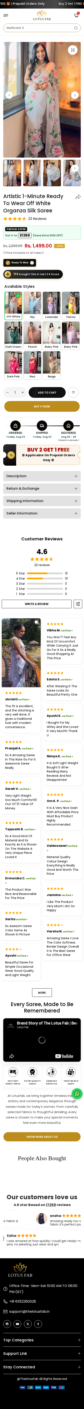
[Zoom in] (73, 50)
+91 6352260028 (22, 1301)
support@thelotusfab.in (29, 1311)
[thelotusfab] (42, 15)
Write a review (36, 604)
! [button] (32, 262)
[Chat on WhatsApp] (77, 1093)
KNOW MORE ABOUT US (42, 1137)
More (42, 993)
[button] (75, 95)
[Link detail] (7, 1324)
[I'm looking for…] (76, 28)
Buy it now (42, 406)
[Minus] (7, 392)
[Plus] (22, 392)
